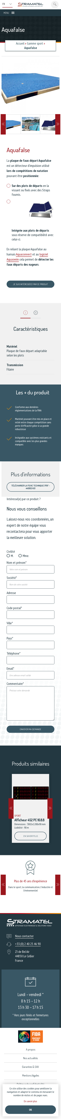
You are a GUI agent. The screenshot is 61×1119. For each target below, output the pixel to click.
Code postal (14, 608)
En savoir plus (30, 836)
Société (12, 577)
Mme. (26, 555)
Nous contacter (24, 936)
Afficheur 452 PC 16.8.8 (29, 820)
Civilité (11, 551)
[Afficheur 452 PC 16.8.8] (30, 792)
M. (12, 555)
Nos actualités (30, 1058)
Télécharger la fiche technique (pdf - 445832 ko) (30, 487)
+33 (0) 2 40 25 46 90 (28, 944)
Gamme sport (35, 43)
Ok (30, 1109)
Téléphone (14, 653)
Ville (10, 623)
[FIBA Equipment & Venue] (30, 1036)
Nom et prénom (17, 562)
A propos (30, 1049)
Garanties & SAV (30, 1066)
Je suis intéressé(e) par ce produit (30, 284)
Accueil (20, 43)
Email (10, 668)
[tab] (25, 313)
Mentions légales (30, 1075)
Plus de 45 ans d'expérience (30, 881)
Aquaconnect (24, 254)
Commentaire (15, 683)
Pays (10, 638)
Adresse (11, 593)
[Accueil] (30, 5)
